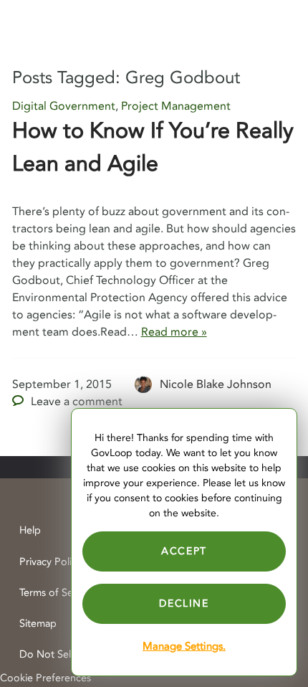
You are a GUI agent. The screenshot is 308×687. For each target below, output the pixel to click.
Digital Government (63, 106)
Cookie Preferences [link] (45, 678)
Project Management (176, 106)
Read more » (174, 332)
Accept (184, 551)
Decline (183, 603)
